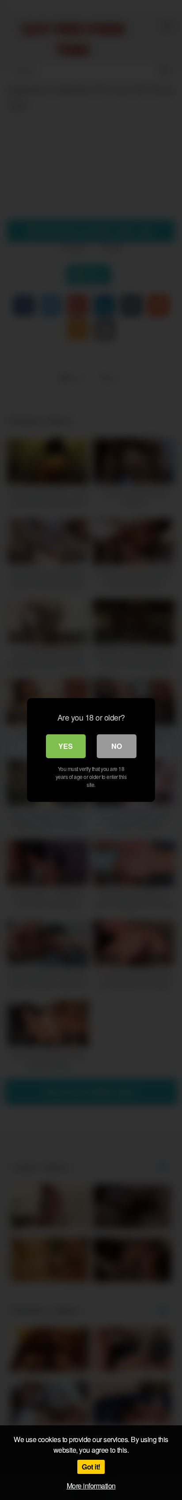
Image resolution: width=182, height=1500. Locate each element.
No (116, 746)
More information (91, 1486)
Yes (65, 746)
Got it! (91, 1467)
